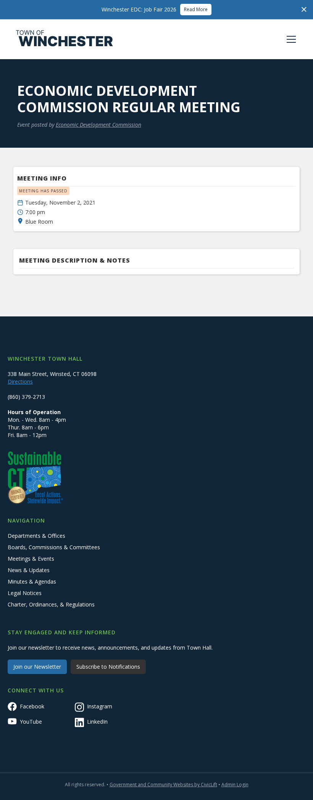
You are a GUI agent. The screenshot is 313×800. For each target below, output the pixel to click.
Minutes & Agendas (32, 581)
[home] (64, 39)
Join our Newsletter (37, 666)
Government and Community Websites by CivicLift (163, 784)
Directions (20, 381)
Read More (196, 9)
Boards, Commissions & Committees (54, 547)
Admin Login (234, 784)
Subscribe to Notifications (108, 666)
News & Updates (29, 570)
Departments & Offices (36, 535)
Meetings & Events (31, 558)
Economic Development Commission (98, 124)
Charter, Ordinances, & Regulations (51, 604)
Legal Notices (25, 593)
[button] (289, 39)
